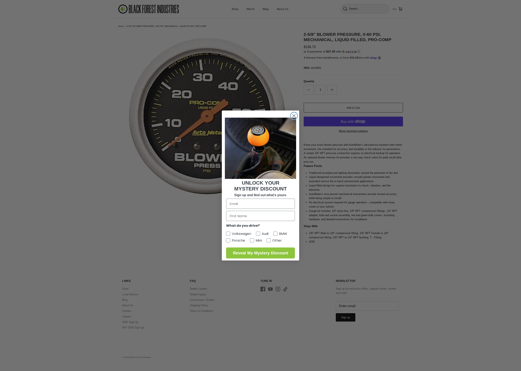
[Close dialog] (294, 115)
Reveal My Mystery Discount (260, 253)
